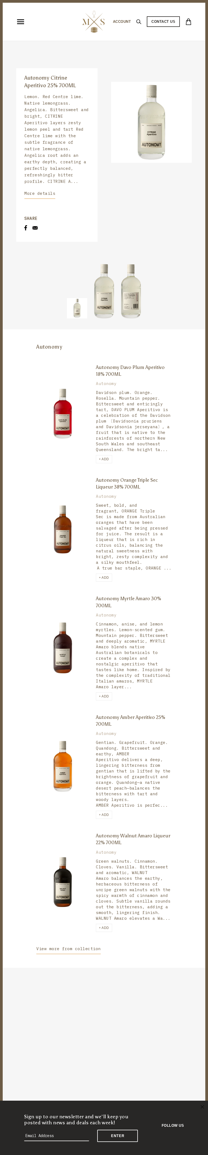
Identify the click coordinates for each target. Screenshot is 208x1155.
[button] (104, 459)
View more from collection (68, 948)
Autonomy (49, 346)
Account (122, 22)
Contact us (163, 22)
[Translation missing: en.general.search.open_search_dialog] (138, 21)
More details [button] (39, 193)
